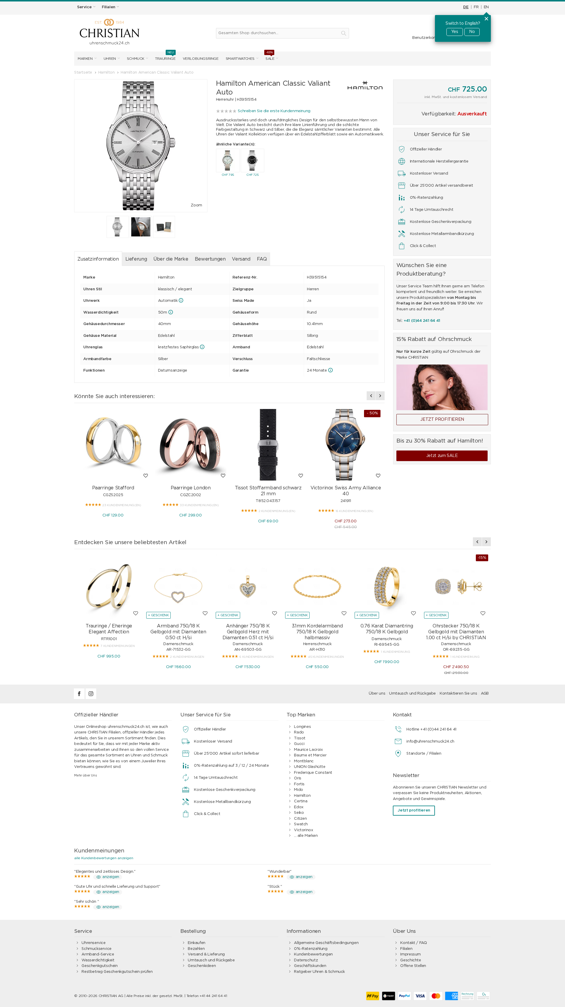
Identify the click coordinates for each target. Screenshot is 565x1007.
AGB (485, 693)
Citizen (300, 819)
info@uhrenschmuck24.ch (430, 741)
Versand (241, 259)
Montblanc (304, 761)
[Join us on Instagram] (91, 698)
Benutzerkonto (426, 38)
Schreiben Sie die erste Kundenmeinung (274, 111)
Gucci (299, 744)
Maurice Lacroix (308, 750)
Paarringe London (191, 488)
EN (486, 7)
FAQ (262, 259)
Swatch (301, 824)
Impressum (410, 954)
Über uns (377, 693)
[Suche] (344, 33)
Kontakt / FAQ (413, 943)
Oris (297, 778)
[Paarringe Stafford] (113, 445)
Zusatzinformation (98, 259)
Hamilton (302, 796)
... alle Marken (306, 836)
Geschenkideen (202, 966)
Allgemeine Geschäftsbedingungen (326, 943)
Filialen (406, 949)
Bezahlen (196, 949)
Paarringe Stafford (113, 488)
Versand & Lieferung (206, 954)
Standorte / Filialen (423, 754)
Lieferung (136, 259)
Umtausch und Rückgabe (412, 693)
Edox (298, 807)
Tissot (299, 738)
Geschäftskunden (310, 966)
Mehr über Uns (85, 775)
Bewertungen (210, 259)
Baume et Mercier (310, 755)
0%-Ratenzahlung (310, 949)
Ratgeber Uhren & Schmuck (319, 972)
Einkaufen (196, 943)
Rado (299, 732)
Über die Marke (170, 259)
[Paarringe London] (191, 445)
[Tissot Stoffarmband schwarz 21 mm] (268, 445)
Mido (298, 790)
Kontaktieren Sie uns (458, 693)
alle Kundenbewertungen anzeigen (103, 858)
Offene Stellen (413, 966)
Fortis (299, 784)
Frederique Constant (313, 773)
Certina (300, 801)
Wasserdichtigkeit (98, 960)
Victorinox (303, 830)
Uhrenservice (93, 943)
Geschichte (410, 960)
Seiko (299, 813)
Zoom (196, 205)
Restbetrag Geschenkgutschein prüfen (117, 972)
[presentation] (371, 395)
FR (476, 7)
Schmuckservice (97, 949)
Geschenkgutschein (99, 966)
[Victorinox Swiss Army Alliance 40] (346, 445)
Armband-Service (98, 954)
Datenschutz (306, 960)
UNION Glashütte (309, 767)
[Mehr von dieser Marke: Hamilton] (359, 86)
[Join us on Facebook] (80, 698)
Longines (302, 727)
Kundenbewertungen (313, 954)
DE (465, 7)
